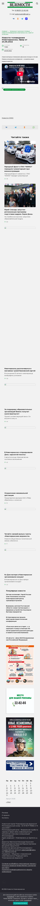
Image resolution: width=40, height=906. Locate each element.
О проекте (5, 815)
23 (31, 790)
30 (31, 793)
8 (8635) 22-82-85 (21, 10)
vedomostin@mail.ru (22, 14)
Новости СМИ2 (7, 118)
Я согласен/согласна (20, 903)
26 (15, 793)
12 (15, 788)
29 (27, 793)
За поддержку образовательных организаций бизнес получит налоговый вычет (18, 411)
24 (7, 793)
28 (23, 793)
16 (31, 788)
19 (15, 790)
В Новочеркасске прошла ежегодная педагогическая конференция (16, 619)
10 (7, 788)
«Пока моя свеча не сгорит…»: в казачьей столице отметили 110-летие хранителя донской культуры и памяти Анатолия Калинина (19, 630)
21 (23, 790)
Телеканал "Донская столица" (14, 89)
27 (19, 793)
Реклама (5, 813)
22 (27, 790)
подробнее (10, 896)
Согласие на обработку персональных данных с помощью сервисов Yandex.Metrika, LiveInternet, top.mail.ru (19, 866)
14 (23, 788)
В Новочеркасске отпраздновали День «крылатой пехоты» (18, 454)
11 (10, 788)
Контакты (5, 818)
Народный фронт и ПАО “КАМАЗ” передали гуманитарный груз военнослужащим (18, 169)
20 (19, 790)
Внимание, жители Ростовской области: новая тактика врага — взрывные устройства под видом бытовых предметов (18, 609)
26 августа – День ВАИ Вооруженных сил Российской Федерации (20, 639)
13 (19, 788)
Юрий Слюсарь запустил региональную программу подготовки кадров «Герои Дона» (18, 212)
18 (11, 790)
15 (26, 788)
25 (11, 793)
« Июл (8, 802)
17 (7, 790)
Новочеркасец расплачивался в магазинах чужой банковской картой (19, 370)
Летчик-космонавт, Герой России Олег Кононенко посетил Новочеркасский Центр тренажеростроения (18, 597)
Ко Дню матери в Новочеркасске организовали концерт (18, 576)
